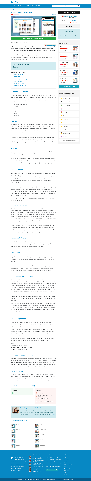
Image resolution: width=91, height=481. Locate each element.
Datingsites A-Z (67, 462)
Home (51, 2)
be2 (41, 424)
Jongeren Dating (65, 133)
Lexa (17, 424)
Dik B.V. (37, 479)
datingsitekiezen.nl (19, 2)
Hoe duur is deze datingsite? (20, 83)
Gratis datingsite (65, 105)
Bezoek (68, 26)
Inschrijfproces (17, 76)
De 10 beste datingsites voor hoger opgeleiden (37, 457)
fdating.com (73, 20)
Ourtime (18, 434)
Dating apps (63, 2)
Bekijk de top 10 (68, 86)
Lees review (63, 50)
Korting (74, 2)
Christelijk (63, 136)
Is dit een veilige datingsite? (20, 79)
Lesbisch (63, 112)
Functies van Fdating (18, 74)
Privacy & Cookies (69, 479)
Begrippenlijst (67, 468)
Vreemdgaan (64, 119)
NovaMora (42, 440)
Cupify (18, 440)
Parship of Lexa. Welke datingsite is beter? (37, 470)
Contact (66, 474)
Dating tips (66, 461)
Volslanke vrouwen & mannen (68, 140)
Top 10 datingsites (65, 98)
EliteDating (42, 445)
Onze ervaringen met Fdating (20, 85)
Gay (62, 108)
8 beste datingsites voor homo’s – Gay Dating (37, 467)
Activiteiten (66, 470)
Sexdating (63, 129)
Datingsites (55, 2)
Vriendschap (64, 126)
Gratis (54, 14)
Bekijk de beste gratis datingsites (33, 38)
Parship (18, 445)
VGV (65, 466)
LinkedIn (53, 414)
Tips (78, 2)
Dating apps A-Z (68, 464)
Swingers (63, 122)
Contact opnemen (18, 81)
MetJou (18, 429)
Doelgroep (16, 78)
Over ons (66, 472)
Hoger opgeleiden (65, 102)
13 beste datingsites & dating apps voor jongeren (38, 464)
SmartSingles (43, 434)
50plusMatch (43, 429)
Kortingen (66, 459)
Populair (69, 2)
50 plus (63, 115)
